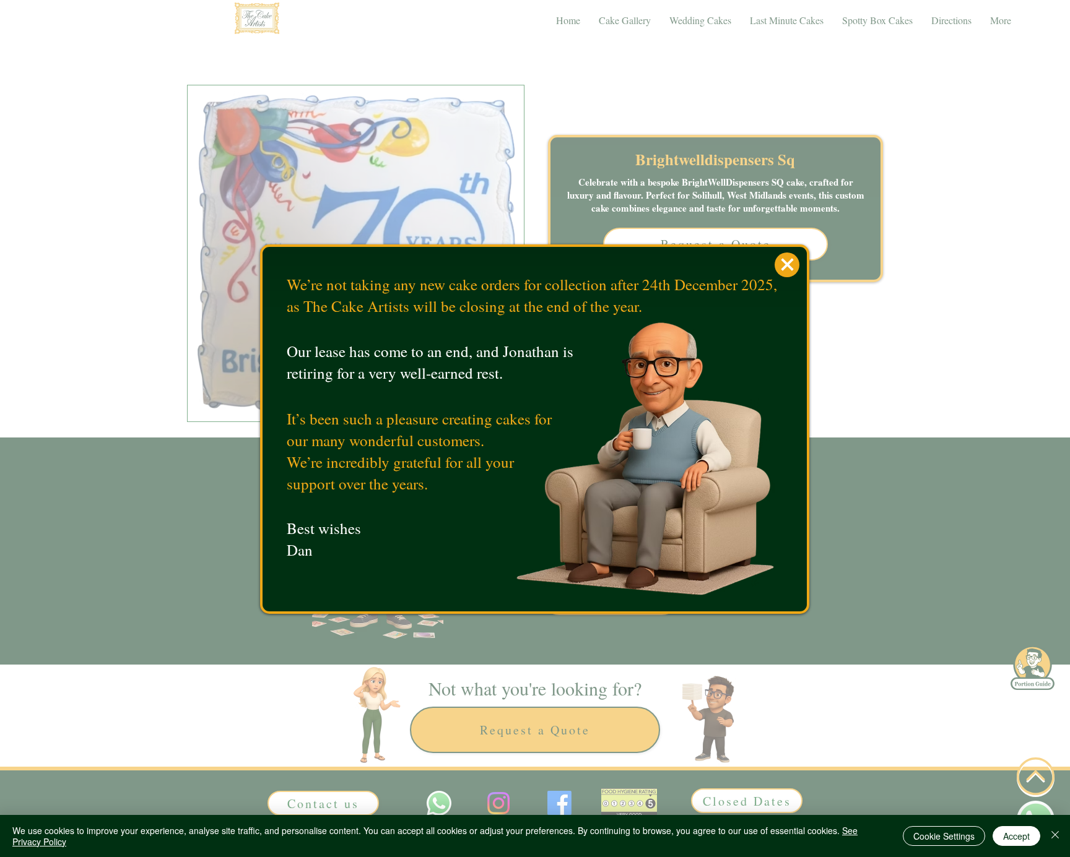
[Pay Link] (787, 264)
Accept (1016, 836)
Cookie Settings (944, 836)
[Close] (1055, 836)
